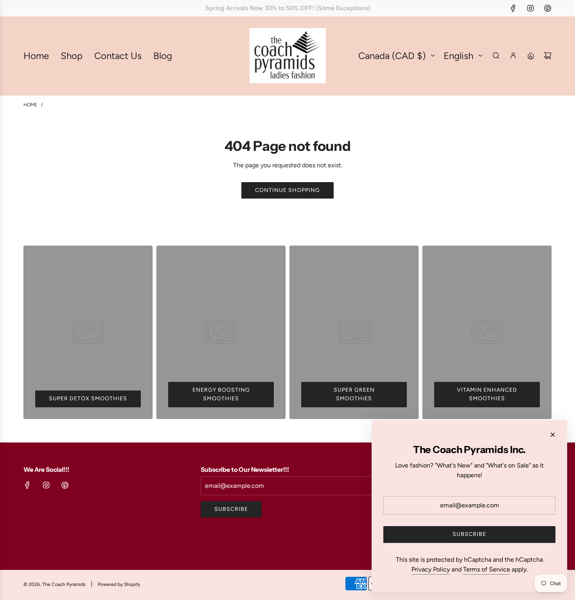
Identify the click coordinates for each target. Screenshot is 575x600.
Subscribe (231, 509)
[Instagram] (530, 8)
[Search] (496, 55)
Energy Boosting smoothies (221, 394)
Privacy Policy (430, 569)
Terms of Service (486, 569)
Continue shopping (287, 190)
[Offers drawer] (530, 55)
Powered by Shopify (119, 584)
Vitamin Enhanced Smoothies (487, 394)
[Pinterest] (547, 8)
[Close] (552, 434)
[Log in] (513, 55)
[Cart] (547, 55)
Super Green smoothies (354, 394)
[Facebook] (513, 8)
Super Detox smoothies (88, 398)
